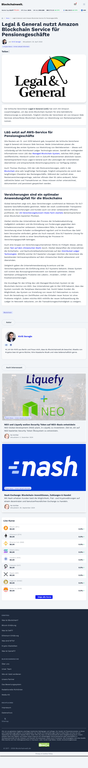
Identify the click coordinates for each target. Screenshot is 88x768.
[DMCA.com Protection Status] (44, 745)
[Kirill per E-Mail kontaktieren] (6, 345)
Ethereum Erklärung (10, 636)
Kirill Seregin (25, 336)
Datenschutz (7, 713)
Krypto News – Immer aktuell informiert (16, 46)
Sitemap (5, 721)
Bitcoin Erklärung (9, 625)
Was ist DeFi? (7, 630)
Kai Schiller (14, 435)
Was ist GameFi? (8, 651)
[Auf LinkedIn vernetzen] (10, 344)
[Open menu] (84, 4)
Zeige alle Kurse (44, 597)
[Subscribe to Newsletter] (75, 4)
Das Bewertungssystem (11, 684)
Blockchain (9, 171)
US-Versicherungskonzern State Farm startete (41, 213)
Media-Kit (6, 695)
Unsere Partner (8, 679)
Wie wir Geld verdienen (11, 674)
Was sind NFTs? (8, 641)
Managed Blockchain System (46, 153)
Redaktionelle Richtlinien (12, 690)
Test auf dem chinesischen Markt (25, 248)
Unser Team (6, 669)
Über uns (5, 664)
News (7, 18)
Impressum (6, 708)
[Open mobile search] (79, 4)
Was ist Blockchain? (10, 620)
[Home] (2, 18)
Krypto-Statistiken (9, 646)
